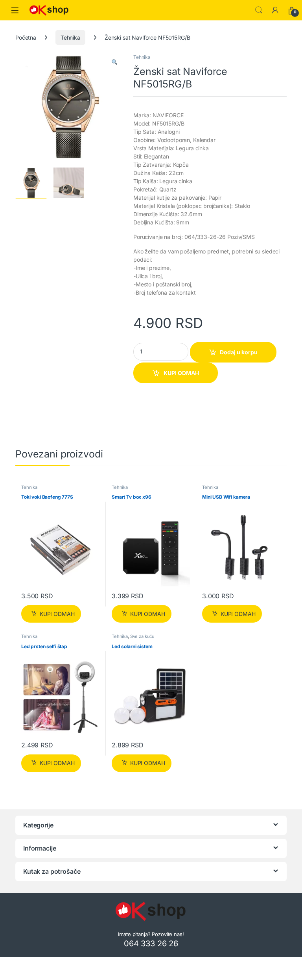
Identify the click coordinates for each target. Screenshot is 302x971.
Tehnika (70, 37)
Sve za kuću (142, 636)
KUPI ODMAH (181, 373)
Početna (25, 37)
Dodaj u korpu (239, 352)
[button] (114, 62)
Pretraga (258, 10)
